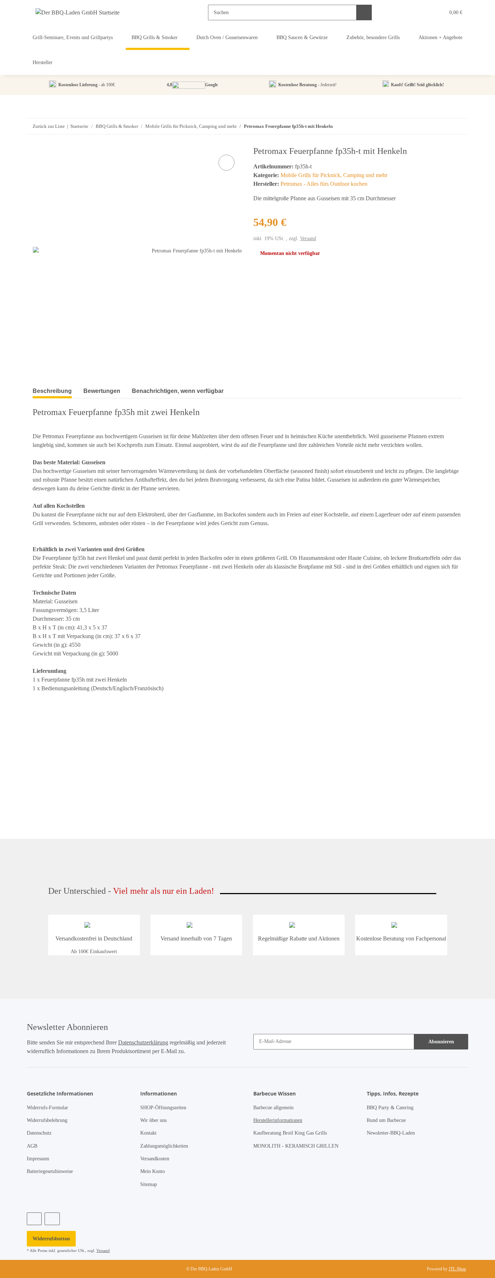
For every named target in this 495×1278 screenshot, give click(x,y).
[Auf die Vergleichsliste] (226, 163)
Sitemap (148, 1184)
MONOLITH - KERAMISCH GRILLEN (295, 1146)
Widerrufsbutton (51, 1238)
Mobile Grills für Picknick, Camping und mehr (333, 175)
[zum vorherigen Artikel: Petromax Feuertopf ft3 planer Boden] (460, 126)
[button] (424, 12)
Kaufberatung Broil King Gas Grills (290, 1133)
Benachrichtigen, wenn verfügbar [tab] (178, 391)
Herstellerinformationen (277, 1120)
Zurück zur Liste (49, 126)
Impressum (38, 1158)
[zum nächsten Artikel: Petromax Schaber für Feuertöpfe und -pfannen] (445, 126)
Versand (308, 238)
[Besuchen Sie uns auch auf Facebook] (34, 1218)
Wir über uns (153, 1120)
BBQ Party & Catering (390, 1107)
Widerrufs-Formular (47, 1107)
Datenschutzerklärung (143, 1042)
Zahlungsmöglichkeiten (164, 1146)
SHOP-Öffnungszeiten (163, 1107)
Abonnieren (441, 1041)
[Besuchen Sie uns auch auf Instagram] (52, 1218)
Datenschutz (39, 1133)
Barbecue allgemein (273, 1107)
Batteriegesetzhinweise (50, 1171)
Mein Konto (152, 1171)
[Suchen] (364, 12)
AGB (32, 1146)
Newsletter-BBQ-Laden (391, 1133)
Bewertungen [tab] (101, 391)
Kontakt (148, 1133)
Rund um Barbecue (386, 1120)
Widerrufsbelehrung (47, 1120)
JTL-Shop (457, 1268)
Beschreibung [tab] (52, 391)
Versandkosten (154, 1158)
